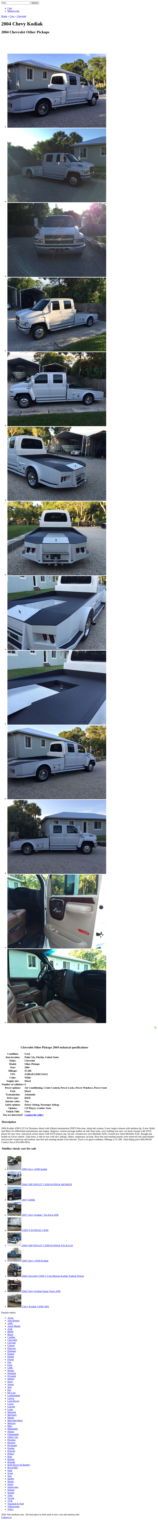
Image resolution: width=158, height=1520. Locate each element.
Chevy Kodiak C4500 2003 (35, 1306)
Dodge (10, 1356)
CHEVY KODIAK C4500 (34, 1230)
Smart (10, 1484)
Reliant (10, 1459)
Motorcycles (13, 11)
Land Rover (13, 1401)
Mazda (10, 1417)
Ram (9, 1456)
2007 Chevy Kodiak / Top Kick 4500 (39, 1215)
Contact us (6, 1517)
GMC (10, 1367)
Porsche (11, 1451)
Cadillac (11, 1337)
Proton (10, 1453)
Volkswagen (13, 1506)
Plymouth (12, 1445)
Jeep (9, 1387)
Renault (11, 1462)
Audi (9, 1329)
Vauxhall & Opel (15, 1503)
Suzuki (10, 1492)
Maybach (12, 1415)
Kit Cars (11, 1392)
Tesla (9, 1495)
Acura (10, 1317)
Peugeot (11, 1442)
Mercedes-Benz (15, 1420)
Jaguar (10, 1384)
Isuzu (10, 1381)
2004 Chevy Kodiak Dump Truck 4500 (40, 1291)
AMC (10, 1323)
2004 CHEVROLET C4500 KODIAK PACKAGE (47, 1245)
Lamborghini (13, 1395)
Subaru (10, 1490)
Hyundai (11, 1376)
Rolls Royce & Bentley (18, 1465)
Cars (9, 8)
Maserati (11, 1412)
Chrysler (11, 1342)
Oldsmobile (13, 1434)
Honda (10, 1370)
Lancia (10, 1398)
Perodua (11, 1440)
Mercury (11, 1423)
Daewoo (11, 1348)
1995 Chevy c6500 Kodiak (34, 1260)
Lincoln (11, 1406)
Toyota (10, 1498)
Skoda (10, 1481)
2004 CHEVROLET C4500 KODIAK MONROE (46, 1184)
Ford (9, 1365)
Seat (9, 1476)
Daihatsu (11, 1351)
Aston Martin (13, 1326)
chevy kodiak (28, 1199)
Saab (9, 1470)
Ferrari (10, 1359)
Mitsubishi (12, 1428)
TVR (9, 1501)
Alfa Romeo (13, 1320)
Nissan (10, 1431)
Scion (10, 1473)
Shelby (10, 1478)
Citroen (11, 1345)
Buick (10, 1334)
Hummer (11, 1373)
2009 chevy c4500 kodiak (34, 1169)
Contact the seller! (34, 1115)
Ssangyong (12, 1487)
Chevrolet (12, 1340)
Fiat (9, 1362)
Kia (9, 1390)
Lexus (10, 1404)
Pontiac (11, 1448)
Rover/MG (12, 1467)
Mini (9, 1426)
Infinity (11, 1379)
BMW (10, 1331)
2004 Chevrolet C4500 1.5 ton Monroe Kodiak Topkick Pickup (52, 1276)
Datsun (10, 1354)
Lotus (10, 1409)
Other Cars (12, 1437)
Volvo (10, 1509)
